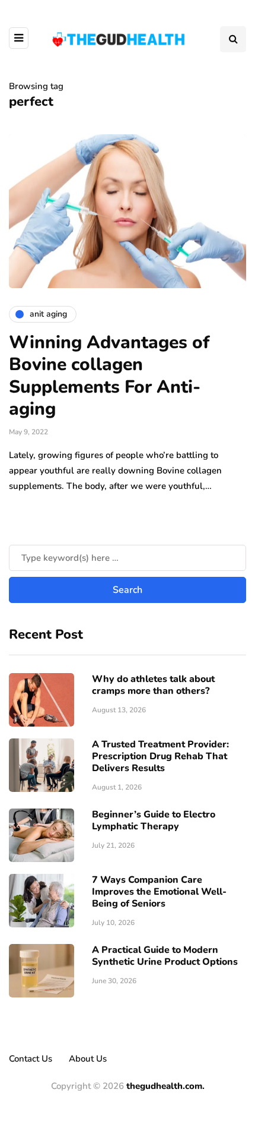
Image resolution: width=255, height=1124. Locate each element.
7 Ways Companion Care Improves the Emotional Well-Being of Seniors (159, 891)
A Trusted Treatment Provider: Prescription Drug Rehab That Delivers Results (160, 756)
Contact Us (30, 1059)
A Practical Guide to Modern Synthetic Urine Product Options (165, 955)
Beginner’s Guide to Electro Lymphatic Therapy (153, 820)
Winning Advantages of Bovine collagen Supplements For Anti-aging (109, 376)
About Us (88, 1059)
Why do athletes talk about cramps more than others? (153, 684)
